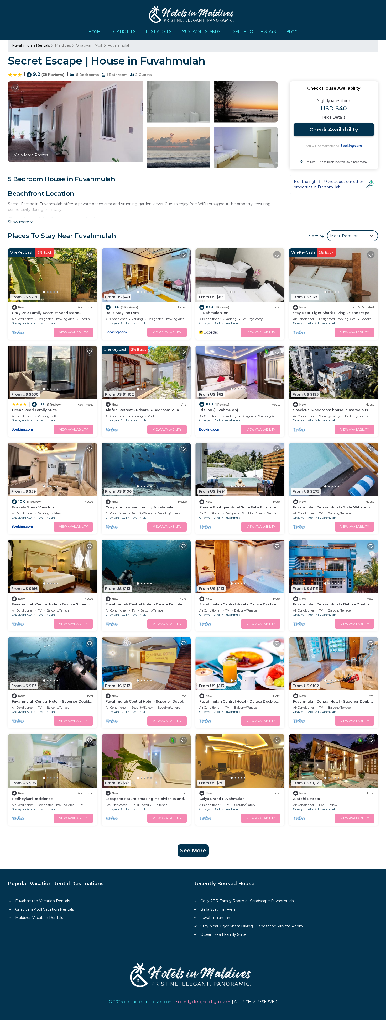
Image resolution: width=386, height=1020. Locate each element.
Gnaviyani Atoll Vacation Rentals (44, 909)
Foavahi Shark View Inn (33, 507)
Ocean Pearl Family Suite (34, 410)
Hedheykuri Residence (32, 798)
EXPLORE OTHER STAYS (253, 31)
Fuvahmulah (119, 45)
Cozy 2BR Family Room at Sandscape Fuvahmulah (247, 901)
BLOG (292, 31)
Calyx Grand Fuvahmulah (221, 798)
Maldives (63, 45)
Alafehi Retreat (306, 798)
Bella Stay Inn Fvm (122, 313)
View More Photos (31, 155)
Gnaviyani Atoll (89, 45)
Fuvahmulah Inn (213, 313)
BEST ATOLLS (158, 31)
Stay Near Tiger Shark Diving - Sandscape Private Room (251, 926)
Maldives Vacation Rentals (39, 917)
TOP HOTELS (123, 31)
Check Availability (333, 129)
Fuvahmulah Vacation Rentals (42, 901)
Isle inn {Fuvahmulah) (218, 410)
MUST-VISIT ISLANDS (201, 31)
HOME (94, 31)
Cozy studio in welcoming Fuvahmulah (141, 507)
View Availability (73, 332)
